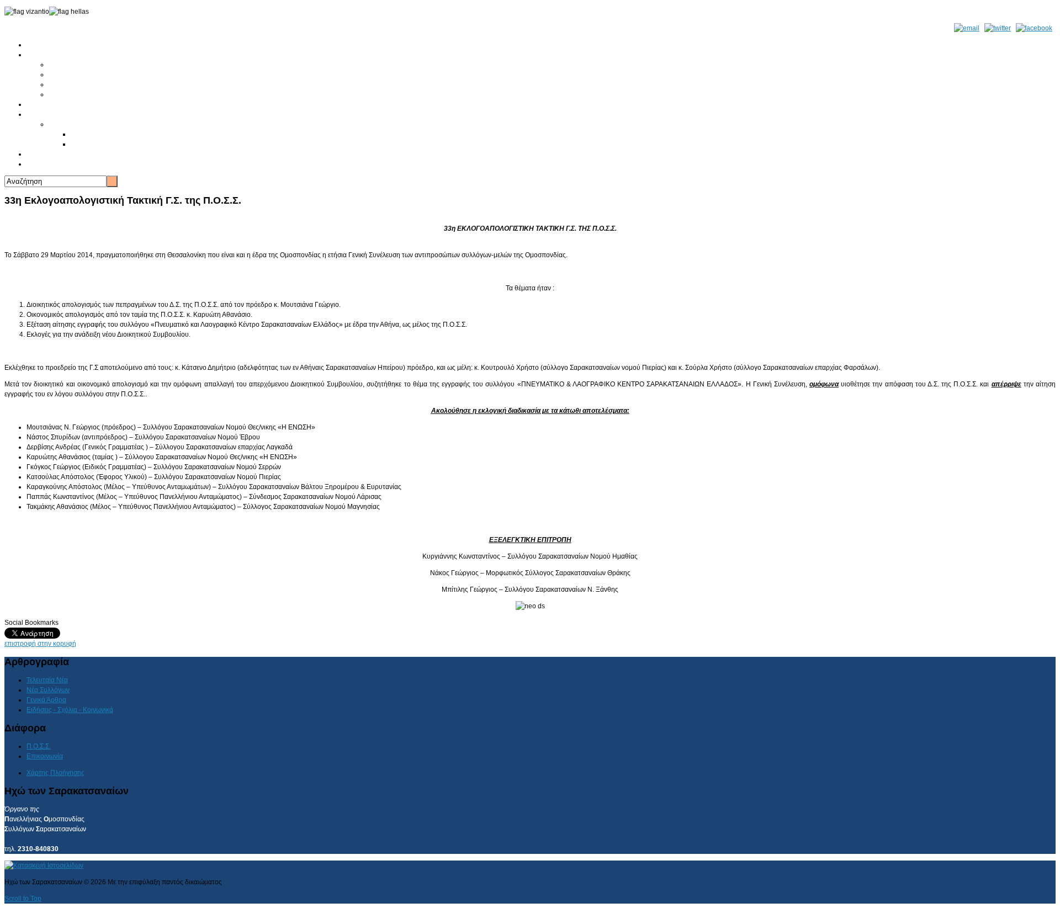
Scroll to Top (22, 898)
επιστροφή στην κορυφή (40, 643)
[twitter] (997, 28)
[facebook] (1034, 28)
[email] (966, 28)
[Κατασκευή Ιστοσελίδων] (43, 865)
